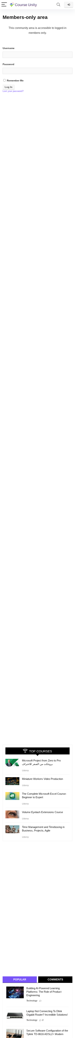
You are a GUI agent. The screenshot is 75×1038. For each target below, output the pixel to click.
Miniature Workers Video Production (42, 778)
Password (8, 64)
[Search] (58, 4)
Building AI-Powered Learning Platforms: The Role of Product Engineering (43, 992)
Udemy (25, 770)
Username (8, 48)
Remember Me (15, 80)
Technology (31, 1000)
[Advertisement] (33, 908)
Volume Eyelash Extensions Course (42, 812)
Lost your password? (13, 91)
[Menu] (4, 4)
